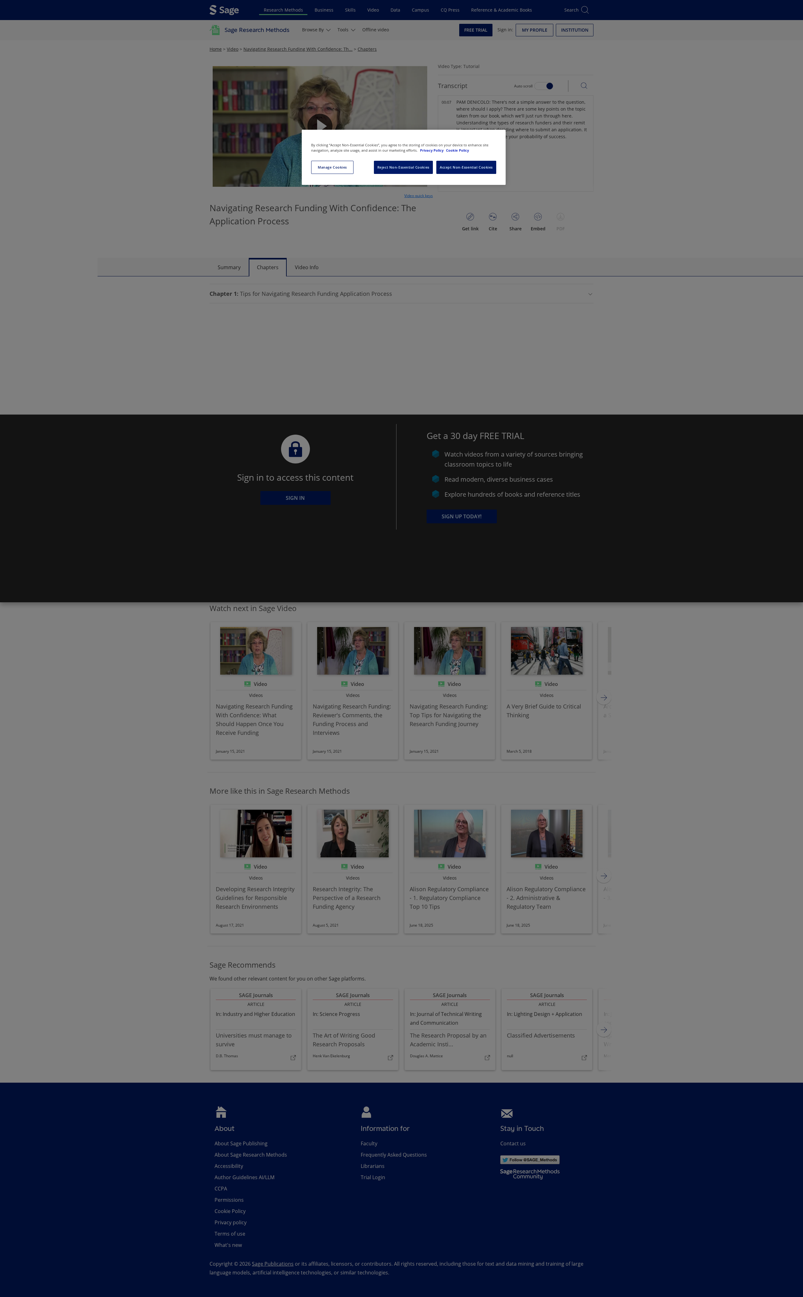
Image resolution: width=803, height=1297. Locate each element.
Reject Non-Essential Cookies (403, 167)
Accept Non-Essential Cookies (466, 167)
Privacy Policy (432, 150)
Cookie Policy (457, 150)
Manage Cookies (332, 167)
